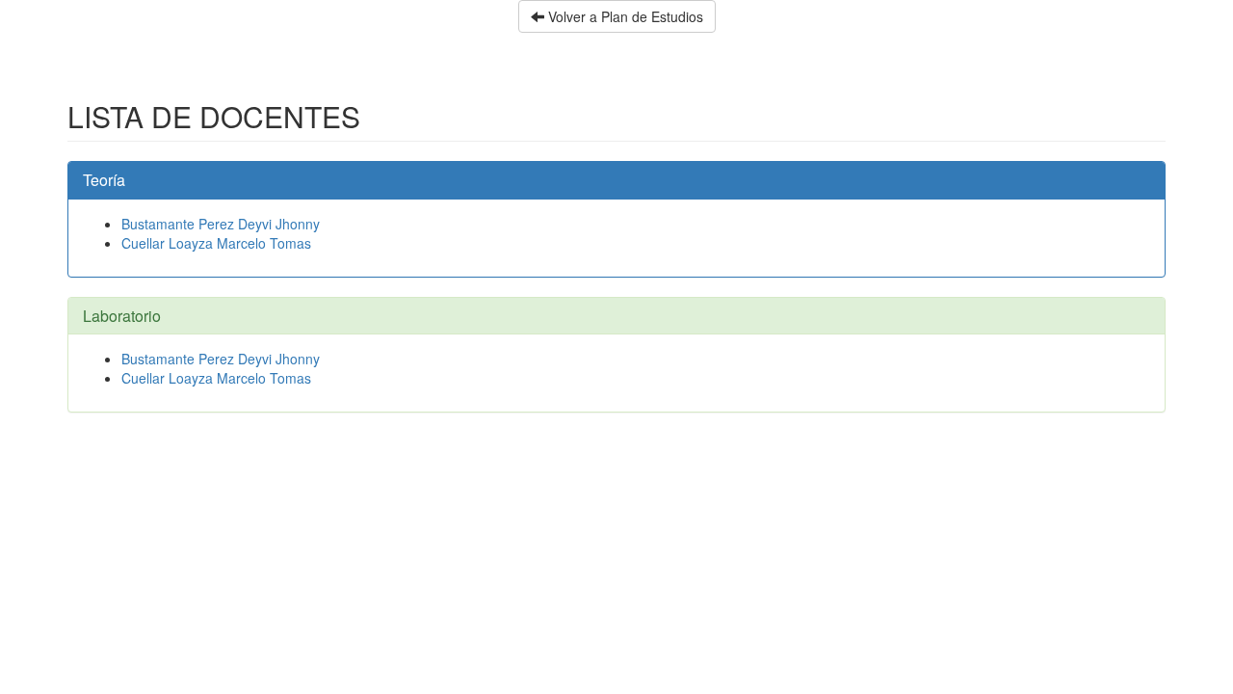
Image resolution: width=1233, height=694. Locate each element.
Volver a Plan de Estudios (623, 16)
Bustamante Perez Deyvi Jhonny (220, 223)
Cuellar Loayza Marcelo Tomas (216, 243)
